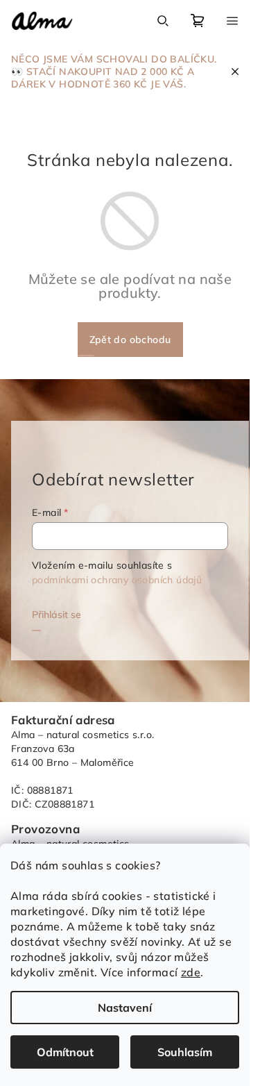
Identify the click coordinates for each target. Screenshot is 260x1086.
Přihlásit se (56, 614)
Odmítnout (65, 1052)
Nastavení (125, 1007)
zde (190, 972)
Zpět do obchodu (130, 339)
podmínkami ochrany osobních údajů (117, 580)
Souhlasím (184, 1052)
